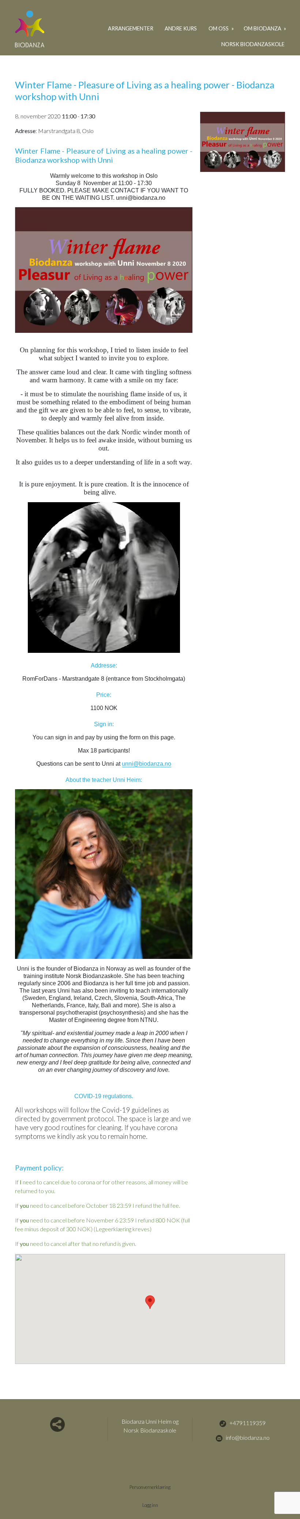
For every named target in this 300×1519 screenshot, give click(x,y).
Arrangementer (130, 28)
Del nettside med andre (57, 1424)
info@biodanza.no (248, 1437)
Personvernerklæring (150, 1487)
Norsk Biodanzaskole (253, 44)
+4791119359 (247, 1422)
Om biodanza (263, 28)
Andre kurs (181, 28)
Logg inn (150, 1505)
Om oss (219, 28)
